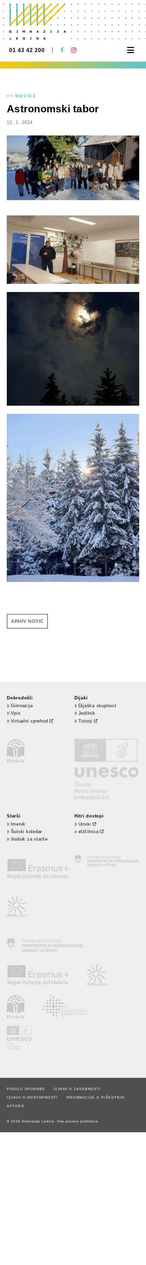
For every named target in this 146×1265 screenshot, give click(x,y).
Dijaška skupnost (97, 705)
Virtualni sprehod (29, 721)
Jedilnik (86, 713)
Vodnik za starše (29, 839)
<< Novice (22, 96)
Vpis (16, 713)
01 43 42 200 (27, 50)
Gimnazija (22, 705)
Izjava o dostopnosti (32, 1097)
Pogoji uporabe (26, 1089)
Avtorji (16, 1106)
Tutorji (85, 721)
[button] (130, 50)
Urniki (84, 824)
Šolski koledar (26, 831)
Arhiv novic (27, 621)
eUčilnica (88, 831)
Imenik (18, 824)
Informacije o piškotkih (95, 1097)
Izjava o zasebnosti (77, 1089)
